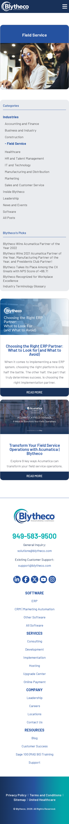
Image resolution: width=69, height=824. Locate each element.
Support (34, 762)
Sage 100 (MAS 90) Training (34, 754)
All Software (34, 625)
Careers (34, 706)
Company (34, 689)
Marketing (12, 178)
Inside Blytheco (13, 192)
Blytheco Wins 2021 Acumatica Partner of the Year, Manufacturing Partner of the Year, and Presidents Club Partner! (32, 257)
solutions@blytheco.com (34, 551)
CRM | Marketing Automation (34, 609)
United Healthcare (42, 800)
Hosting (34, 665)
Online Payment (35, 682)
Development (34, 649)
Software (9, 211)
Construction (14, 137)
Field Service (16, 143)
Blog (34, 738)
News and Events (15, 205)
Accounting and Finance (22, 124)
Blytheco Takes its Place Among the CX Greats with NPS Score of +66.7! (30, 269)
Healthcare (12, 152)
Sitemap (20, 800)
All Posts (9, 218)
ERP (34, 601)
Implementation (34, 657)
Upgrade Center (34, 674)
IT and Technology (18, 165)
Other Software (34, 617)
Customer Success (35, 746)
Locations (34, 714)
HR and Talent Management (24, 158)
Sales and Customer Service (24, 185)
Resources (34, 730)
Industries (11, 117)
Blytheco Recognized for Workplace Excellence (28, 278)
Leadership (11, 198)
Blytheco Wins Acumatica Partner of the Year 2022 (31, 246)
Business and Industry (20, 130)
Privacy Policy (16, 795)
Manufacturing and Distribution (27, 172)
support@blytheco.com (34, 565)
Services (34, 633)
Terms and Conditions (45, 795)
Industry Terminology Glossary (24, 286)
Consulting (34, 641)
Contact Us (35, 722)
